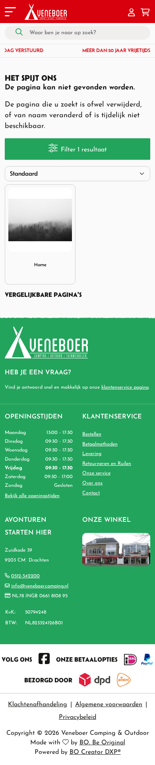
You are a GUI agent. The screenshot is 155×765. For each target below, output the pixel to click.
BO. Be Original (102, 743)
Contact (91, 493)
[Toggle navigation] (9, 13)
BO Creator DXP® (95, 752)
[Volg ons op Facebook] (44, 659)
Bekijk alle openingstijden (32, 496)
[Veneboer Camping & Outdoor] (46, 12)
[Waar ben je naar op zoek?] (19, 32)
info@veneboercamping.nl (39, 586)
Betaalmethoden (100, 444)
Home (40, 264)
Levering (91, 453)
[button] (131, 13)
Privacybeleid (77, 717)
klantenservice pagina (125, 387)
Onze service (96, 473)
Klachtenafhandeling (37, 704)
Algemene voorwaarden (108, 704)
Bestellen (91, 434)
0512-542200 (25, 576)
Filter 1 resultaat (84, 150)
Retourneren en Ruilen (106, 463)
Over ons (92, 483)
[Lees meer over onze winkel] (116, 549)
